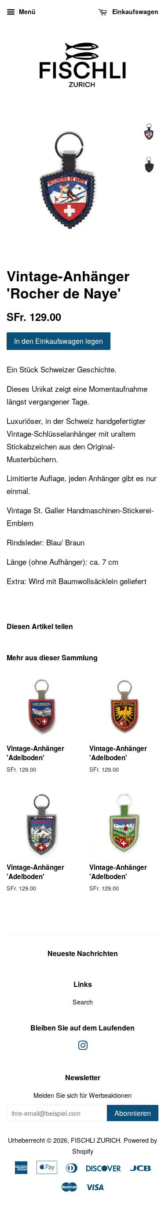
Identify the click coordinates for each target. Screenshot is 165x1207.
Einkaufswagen (134, 11)
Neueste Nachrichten (83, 953)
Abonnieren (132, 1113)
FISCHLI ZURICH (95, 1139)
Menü (26, 11)
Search (83, 1001)
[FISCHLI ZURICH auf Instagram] (83, 1046)
